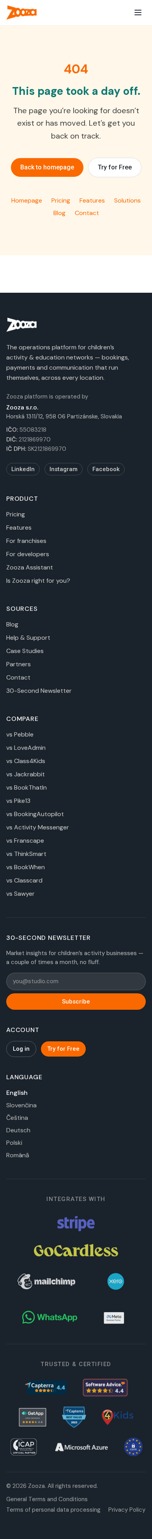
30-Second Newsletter (39, 691)
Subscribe (76, 1001)
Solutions (127, 200)
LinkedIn (23, 469)
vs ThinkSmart (26, 854)
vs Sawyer (20, 894)
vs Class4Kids (25, 761)
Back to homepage (47, 167)
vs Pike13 (18, 801)
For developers (27, 554)
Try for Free (115, 167)
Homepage (26, 200)
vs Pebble (20, 734)
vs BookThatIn (26, 787)
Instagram (63, 469)
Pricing (60, 200)
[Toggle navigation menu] (138, 12)
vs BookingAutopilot (35, 814)
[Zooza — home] (21, 12)
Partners (18, 664)
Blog (59, 213)
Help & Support (28, 637)
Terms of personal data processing (53, 1510)
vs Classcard (24, 880)
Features (92, 200)
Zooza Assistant (29, 567)
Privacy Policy (126, 1510)
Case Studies (25, 651)
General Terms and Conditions (47, 1499)
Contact (87, 213)
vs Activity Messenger (37, 827)
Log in (21, 1048)
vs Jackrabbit (25, 774)
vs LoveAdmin (26, 748)
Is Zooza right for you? (38, 580)
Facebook (106, 469)
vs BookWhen (25, 867)
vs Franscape (25, 840)
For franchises (26, 541)
